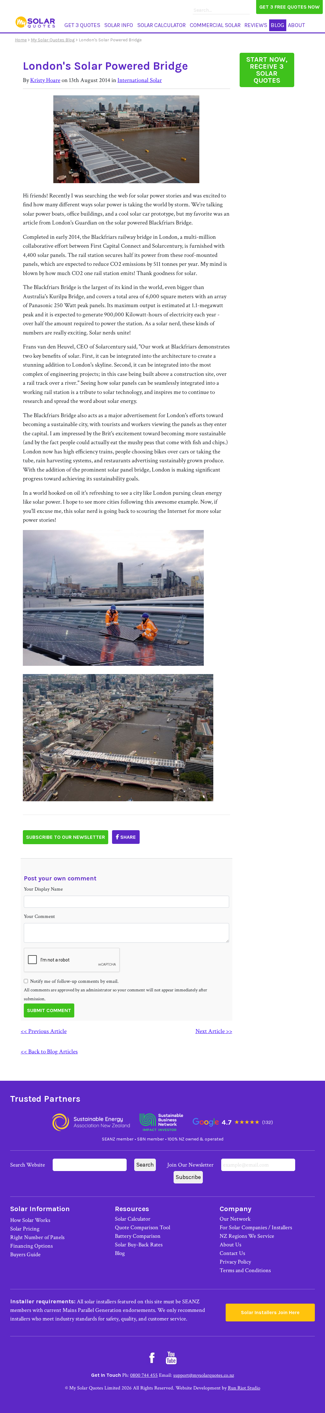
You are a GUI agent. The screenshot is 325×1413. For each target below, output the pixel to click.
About (296, 25)
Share (127, 837)
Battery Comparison (138, 1236)
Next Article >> (214, 1031)
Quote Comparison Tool (142, 1227)
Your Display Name (43, 889)
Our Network (235, 1219)
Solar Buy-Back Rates (138, 1244)
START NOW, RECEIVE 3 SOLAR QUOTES (267, 70)
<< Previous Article (44, 1031)
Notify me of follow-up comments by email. (74, 981)
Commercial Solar (215, 25)
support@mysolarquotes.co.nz (203, 1375)
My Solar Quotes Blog (53, 40)
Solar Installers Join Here (270, 1312)
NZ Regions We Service (247, 1236)
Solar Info (118, 25)
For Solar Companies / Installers (256, 1227)
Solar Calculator (161, 25)
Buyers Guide (25, 1254)
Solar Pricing (24, 1228)
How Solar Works (30, 1220)
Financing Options (31, 1246)
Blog (277, 25)
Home (21, 40)
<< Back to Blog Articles (49, 1052)
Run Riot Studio (244, 1388)
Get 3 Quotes (82, 25)
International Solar (139, 80)
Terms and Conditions (245, 1270)
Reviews (255, 25)
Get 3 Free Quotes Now (289, 7)
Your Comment (39, 916)
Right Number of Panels (37, 1237)
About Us (230, 1244)
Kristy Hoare (45, 80)
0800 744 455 (144, 1375)
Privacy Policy (235, 1261)
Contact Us (232, 1253)
